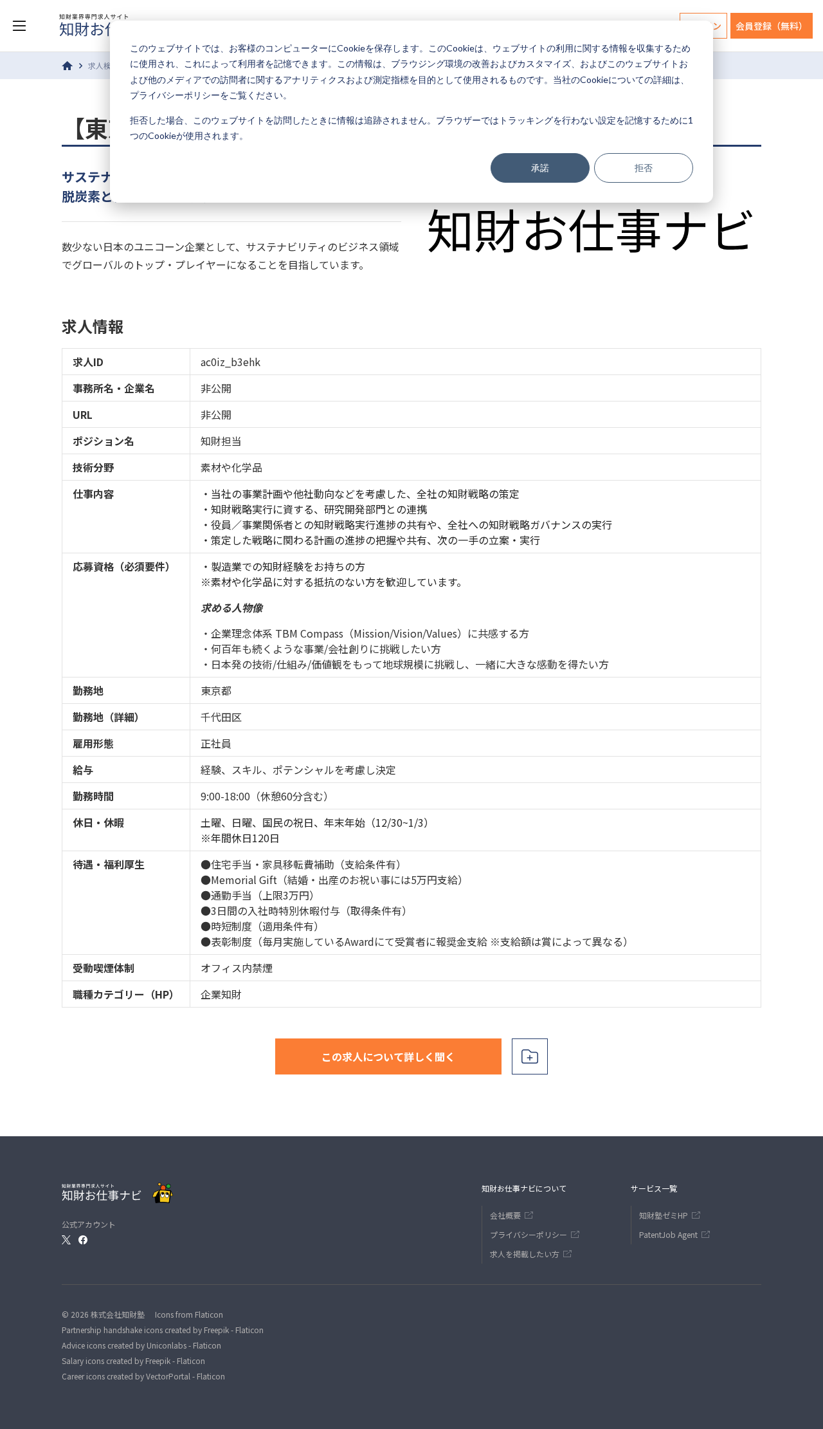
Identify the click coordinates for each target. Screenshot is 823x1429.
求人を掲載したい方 (524, 1253)
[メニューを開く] (19, 26)
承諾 (540, 167)
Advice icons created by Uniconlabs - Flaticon (141, 1345)
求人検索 (103, 65)
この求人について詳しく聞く (388, 1056)
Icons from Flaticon (189, 1314)
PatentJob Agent (668, 1234)
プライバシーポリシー (175, 94)
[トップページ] (67, 65)
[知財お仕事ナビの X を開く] (66, 1239)
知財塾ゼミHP (663, 1215)
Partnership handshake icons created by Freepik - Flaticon (163, 1329)
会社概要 (505, 1215)
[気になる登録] (530, 1056)
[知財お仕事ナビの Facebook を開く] (82, 1239)
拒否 (644, 167)
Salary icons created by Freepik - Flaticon (133, 1360)
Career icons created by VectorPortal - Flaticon (143, 1375)
